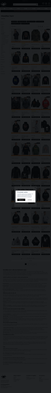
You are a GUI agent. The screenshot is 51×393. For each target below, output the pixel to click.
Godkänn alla (21, 199)
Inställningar (30, 199)
